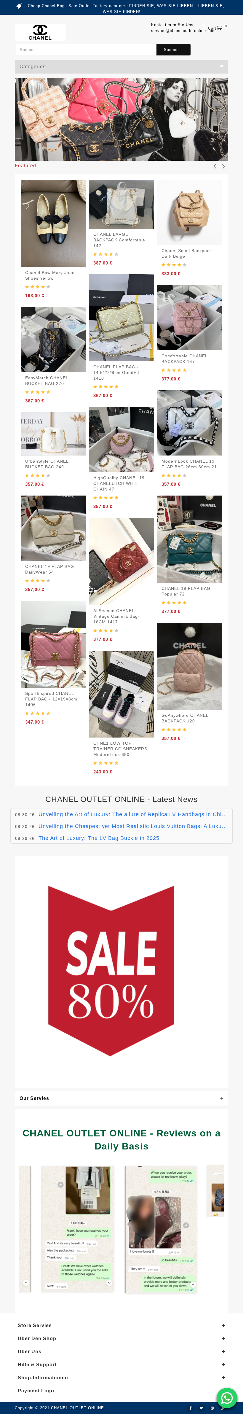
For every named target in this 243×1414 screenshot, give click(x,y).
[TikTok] (223, 1408)
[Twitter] (201, 1408)
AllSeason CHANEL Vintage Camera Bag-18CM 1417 (116, 616)
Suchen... (173, 49)
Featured (25, 165)
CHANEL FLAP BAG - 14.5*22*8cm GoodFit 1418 (116, 372)
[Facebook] (191, 1408)
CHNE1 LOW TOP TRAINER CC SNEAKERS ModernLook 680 (120, 749)
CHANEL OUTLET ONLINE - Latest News (121, 799)
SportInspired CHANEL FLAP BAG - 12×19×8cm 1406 (51, 699)
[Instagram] (212, 1408)
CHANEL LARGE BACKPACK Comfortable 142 (119, 240)
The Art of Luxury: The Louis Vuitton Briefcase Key (105, 838)
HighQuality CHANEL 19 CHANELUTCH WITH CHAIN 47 (119, 483)
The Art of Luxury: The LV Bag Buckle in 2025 (99, 826)
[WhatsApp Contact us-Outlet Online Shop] (227, 1398)
